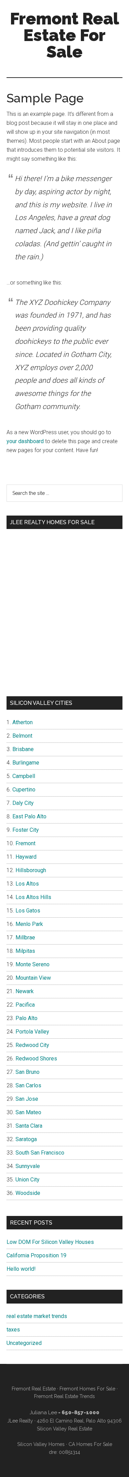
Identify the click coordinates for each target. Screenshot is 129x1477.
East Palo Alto (29, 816)
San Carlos (28, 1085)
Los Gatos (27, 910)
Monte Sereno (32, 964)
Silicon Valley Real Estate (64, 1428)
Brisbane (23, 749)
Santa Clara (28, 1125)
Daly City (23, 803)
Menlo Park (29, 924)
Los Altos (27, 883)
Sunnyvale (27, 1166)
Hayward (25, 857)
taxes (13, 1329)
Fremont (25, 843)
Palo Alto (26, 1018)
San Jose (26, 1099)
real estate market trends (37, 1316)
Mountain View (33, 978)
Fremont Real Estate (34, 1388)
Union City (27, 1179)
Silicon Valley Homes (41, 1444)
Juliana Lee (43, 1412)
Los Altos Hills (33, 897)
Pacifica (25, 1004)
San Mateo (28, 1112)
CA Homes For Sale (90, 1444)
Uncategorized (24, 1343)
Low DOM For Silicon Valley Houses (50, 1242)
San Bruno (27, 1072)
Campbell (23, 776)
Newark (24, 991)
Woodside (27, 1193)
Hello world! (21, 1269)
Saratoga (26, 1139)
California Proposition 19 (36, 1255)
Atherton (22, 722)
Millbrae (25, 937)
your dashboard (25, 441)
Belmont (22, 735)
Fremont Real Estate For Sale (64, 35)
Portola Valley (32, 1031)
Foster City (25, 830)
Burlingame (25, 762)
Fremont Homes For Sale (87, 1388)
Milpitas (25, 951)
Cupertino (23, 789)
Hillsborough (30, 870)
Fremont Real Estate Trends (64, 1396)
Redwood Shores (36, 1058)
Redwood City (32, 1045)
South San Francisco (39, 1152)
